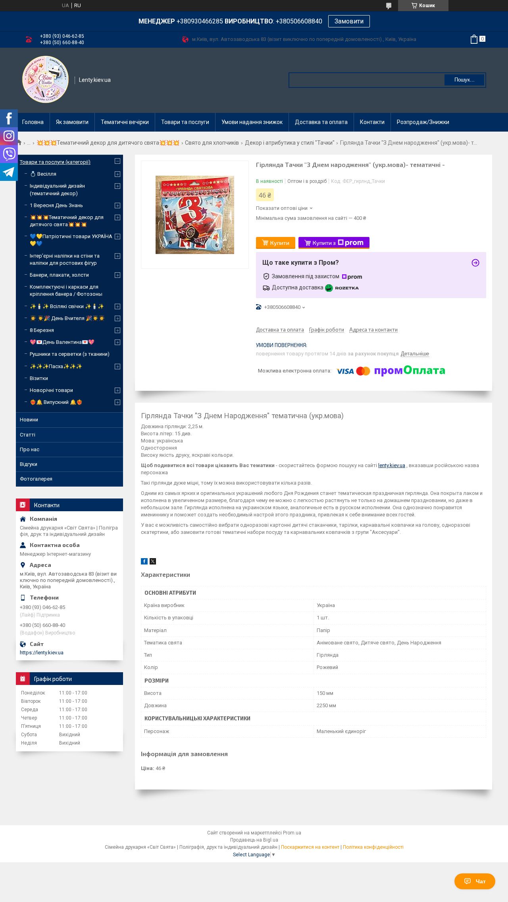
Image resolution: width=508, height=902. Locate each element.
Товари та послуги (185, 122)
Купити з (324, 242)
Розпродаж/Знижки (423, 122)
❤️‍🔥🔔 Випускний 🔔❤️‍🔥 (56, 402)
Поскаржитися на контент (310, 847)
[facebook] (144, 563)
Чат (481, 881)
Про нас (29, 449)
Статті (27, 435)
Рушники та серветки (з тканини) (70, 354)
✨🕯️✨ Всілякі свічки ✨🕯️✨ (67, 306)
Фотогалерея (36, 479)
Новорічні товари (51, 390)
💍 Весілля (43, 174)
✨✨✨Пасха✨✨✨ (56, 366)
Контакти (372, 122)
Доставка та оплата (321, 122)
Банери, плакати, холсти (59, 275)
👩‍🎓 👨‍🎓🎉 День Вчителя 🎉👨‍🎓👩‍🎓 (67, 318)
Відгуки (28, 464)
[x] (153, 563)
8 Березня (42, 330)
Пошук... (464, 80)
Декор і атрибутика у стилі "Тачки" (290, 143)
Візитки (39, 378)
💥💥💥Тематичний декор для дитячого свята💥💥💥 (108, 143)
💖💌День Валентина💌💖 (62, 342)
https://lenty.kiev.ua (42, 653)
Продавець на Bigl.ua (254, 840)
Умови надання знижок (252, 122)
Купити (279, 242)
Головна (33, 122)
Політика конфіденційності (373, 847)
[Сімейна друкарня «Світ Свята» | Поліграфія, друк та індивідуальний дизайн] (45, 79)
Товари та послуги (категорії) (55, 162)
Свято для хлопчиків (212, 143)
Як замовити (72, 122)
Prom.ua (292, 833)
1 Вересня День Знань (56, 205)
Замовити (349, 21)
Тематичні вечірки (125, 122)
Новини (29, 420)
